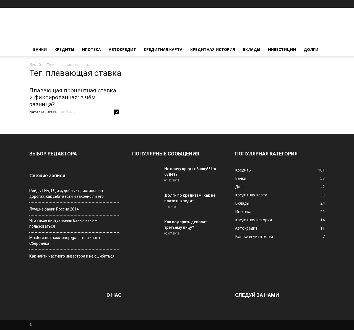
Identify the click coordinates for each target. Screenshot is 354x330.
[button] (320, 4)
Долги (311, 49)
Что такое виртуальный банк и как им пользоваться (63, 223)
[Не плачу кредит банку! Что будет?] (146, 175)
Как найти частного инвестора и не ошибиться (71, 256)
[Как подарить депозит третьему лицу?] (146, 228)
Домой (35, 64)
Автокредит (122, 49)
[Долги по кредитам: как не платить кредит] (146, 202)
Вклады (251, 49)
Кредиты (64, 49)
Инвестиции (282, 49)
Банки (40, 49)
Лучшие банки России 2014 (54, 209)
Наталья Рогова (43, 112)
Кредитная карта (163, 49)
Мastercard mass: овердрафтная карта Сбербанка (64, 240)
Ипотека (91, 49)
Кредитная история (212, 49)
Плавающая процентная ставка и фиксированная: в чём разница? (72, 97)
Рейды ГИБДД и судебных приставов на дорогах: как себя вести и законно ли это (66, 193)
